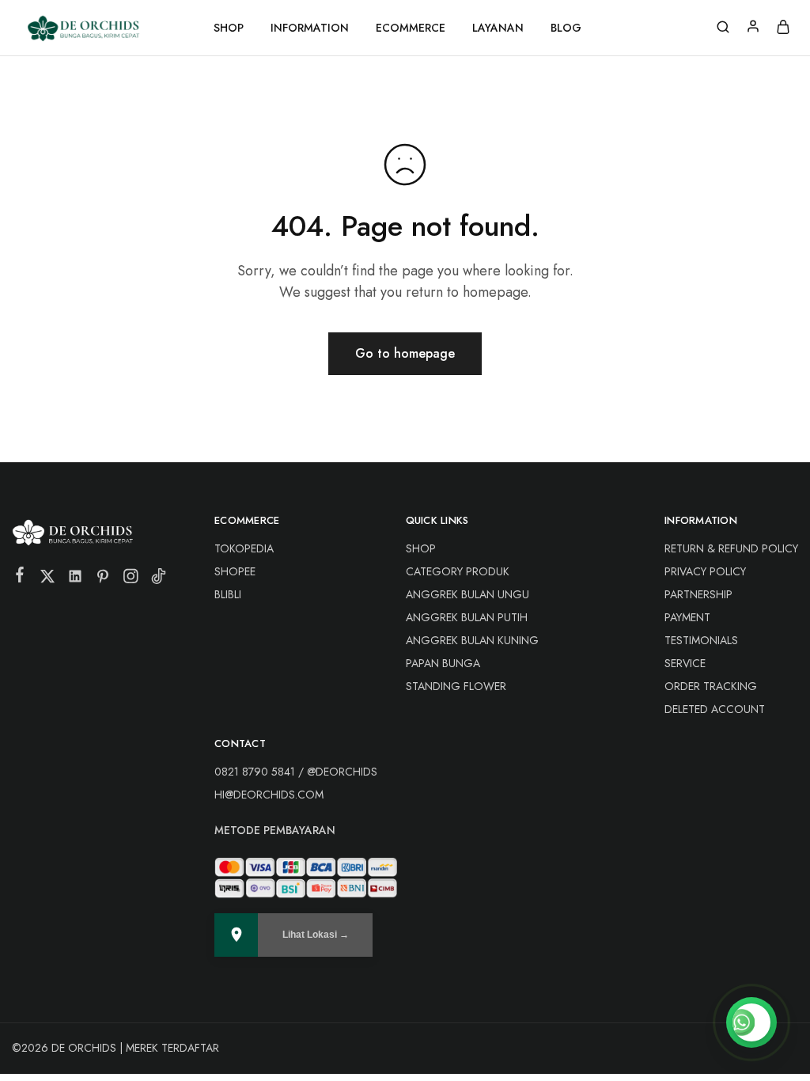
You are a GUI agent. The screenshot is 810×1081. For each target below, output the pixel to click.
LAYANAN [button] (498, 28)
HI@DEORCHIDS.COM (269, 794)
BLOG (566, 28)
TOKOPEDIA (244, 548)
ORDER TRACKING (710, 686)
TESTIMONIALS (701, 640)
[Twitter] (48, 579)
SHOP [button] (229, 28)
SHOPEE (234, 571)
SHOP (421, 548)
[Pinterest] (103, 579)
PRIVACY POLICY (705, 571)
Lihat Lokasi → (315, 934)
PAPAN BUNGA (443, 663)
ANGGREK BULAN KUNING (472, 640)
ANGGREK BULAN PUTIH (467, 617)
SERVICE (685, 663)
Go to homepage (405, 353)
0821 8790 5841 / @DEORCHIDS (295, 771)
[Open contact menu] (751, 1022)
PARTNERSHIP (698, 594)
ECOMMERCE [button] (410, 28)
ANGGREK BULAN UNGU (467, 594)
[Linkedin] (75, 579)
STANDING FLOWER (456, 686)
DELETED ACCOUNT (714, 709)
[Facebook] (20, 578)
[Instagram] (131, 579)
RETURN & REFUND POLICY (731, 548)
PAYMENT (687, 617)
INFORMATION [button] (310, 28)
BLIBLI (227, 594)
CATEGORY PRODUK (457, 571)
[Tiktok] (158, 579)
